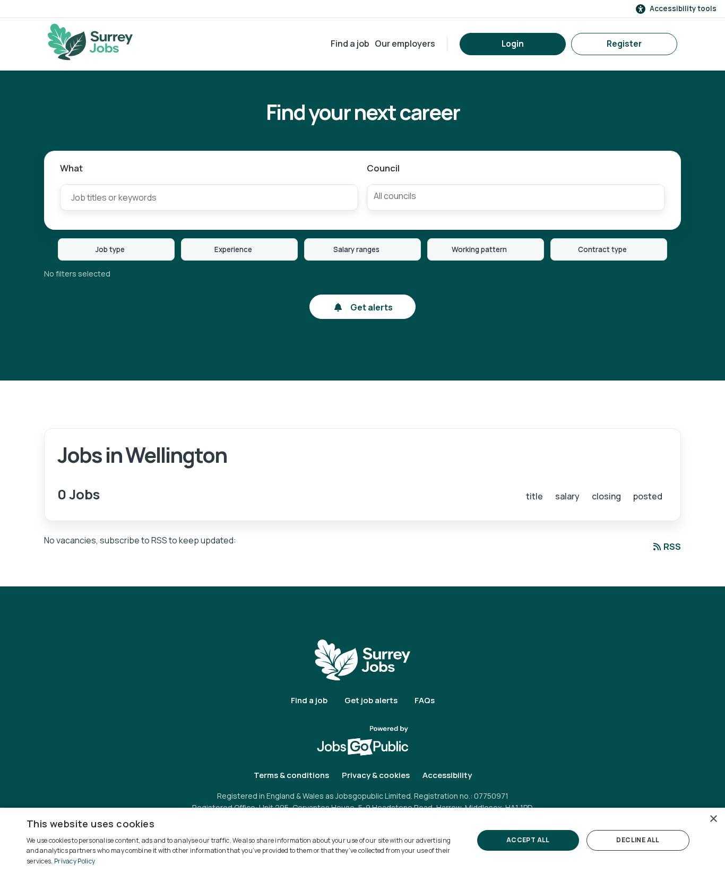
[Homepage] (90, 41)
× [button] (713, 819)
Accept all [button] (528, 839)
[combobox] (516, 197)
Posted (647, 496)
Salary (567, 496)
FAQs (425, 700)
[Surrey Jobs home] (362, 659)
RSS (672, 546)
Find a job (350, 43)
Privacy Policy (74, 861)
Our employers (405, 43)
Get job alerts (371, 700)
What (71, 168)
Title (534, 496)
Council (383, 168)
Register (624, 43)
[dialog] (362, 840)
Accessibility (447, 775)
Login (513, 43)
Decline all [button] (637, 839)
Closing (606, 496)
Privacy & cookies (376, 775)
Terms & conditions (291, 775)
